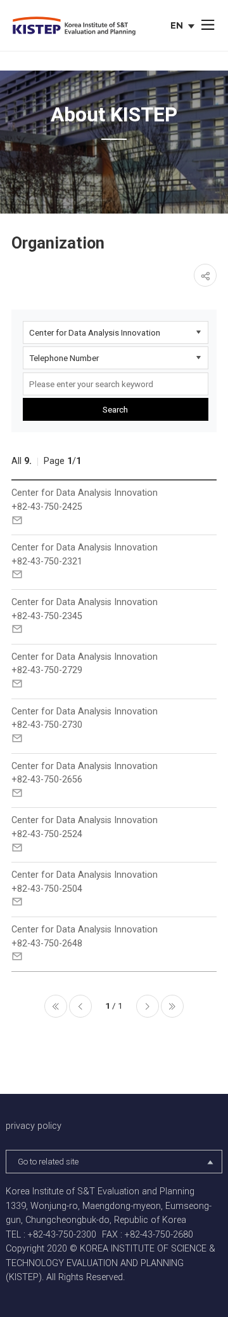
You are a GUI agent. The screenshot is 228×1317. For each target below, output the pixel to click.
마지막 (172, 1006)
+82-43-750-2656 (46, 779)
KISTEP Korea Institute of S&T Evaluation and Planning (74, 27)
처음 (55, 1006)
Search (115, 409)
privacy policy (33, 1126)
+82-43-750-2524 (46, 834)
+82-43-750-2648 (46, 943)
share (205, 275)
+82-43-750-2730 (46, 725)
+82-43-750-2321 (46, 561)
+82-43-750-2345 (46, 616)
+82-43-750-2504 (46, 889)
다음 (147, 1006)
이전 (80, 1006)
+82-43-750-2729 (46, 670)
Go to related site (48, 1161)
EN (184, 27)
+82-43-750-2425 (46, 507)
